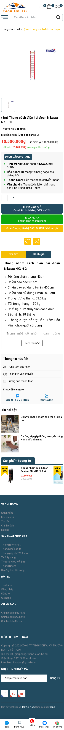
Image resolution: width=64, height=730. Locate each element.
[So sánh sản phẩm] (57, 7)
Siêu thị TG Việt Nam (18, 400)
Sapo (52, 707)
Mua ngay (32, 219)
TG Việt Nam (28, 707)
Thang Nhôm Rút (11, 544)
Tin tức (5, 521)
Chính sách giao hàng (13, 612)
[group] (32, 65)
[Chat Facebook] (17, 396)
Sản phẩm (7, 512)
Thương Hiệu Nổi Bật (13, 561)
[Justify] (58, 17)
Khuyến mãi (7, 517)
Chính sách (7, 525)
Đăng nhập (7, 589)
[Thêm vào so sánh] (36, 241)
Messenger (44, 727)
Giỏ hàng (6, 597)
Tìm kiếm (6, 585)
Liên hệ (5, 529)
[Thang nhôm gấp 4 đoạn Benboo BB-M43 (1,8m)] (10, 475)
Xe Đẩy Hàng (8, 557)
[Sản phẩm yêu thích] (41, 7)
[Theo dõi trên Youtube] (21, 693)
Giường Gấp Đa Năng (13, 570)
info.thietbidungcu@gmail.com (18, 662)
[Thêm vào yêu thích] (27, 241)
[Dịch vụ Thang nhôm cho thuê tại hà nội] (10, 424)
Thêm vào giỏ (32, 209)
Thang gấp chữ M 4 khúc (15, 553)
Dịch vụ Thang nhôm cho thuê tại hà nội (41, 419)
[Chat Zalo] (46, 396)
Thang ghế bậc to (11, 549)
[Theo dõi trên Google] (13, 693)
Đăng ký (5, 593)
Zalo (7, 727)
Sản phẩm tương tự (17, 461)
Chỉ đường (57, 727)
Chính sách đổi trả (11, 621)
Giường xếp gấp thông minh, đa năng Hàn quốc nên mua (42, 438)
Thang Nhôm (8, 565)
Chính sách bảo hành (13, 617)
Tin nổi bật (9, 410)
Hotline (32, 725)
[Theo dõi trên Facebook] (4, 693)
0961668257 (37, 228)
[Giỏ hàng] (49, 7)
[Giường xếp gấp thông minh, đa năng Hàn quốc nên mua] (10, 443)
